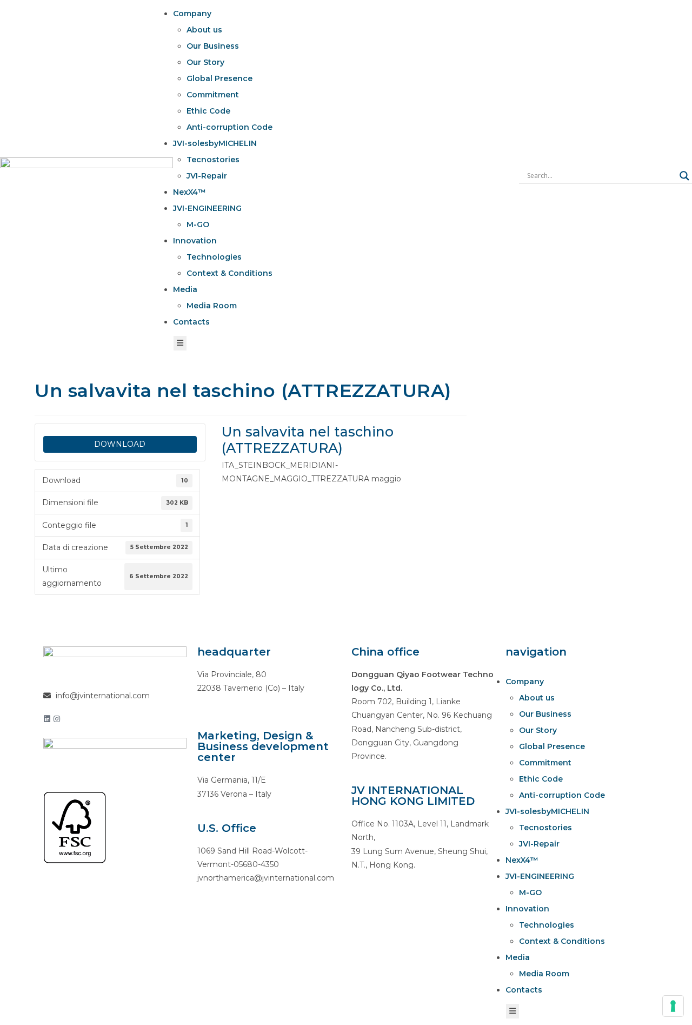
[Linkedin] (47, 719)
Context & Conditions (229, 273)
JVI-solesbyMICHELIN (215, 143)
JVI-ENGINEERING (207, 208)
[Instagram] (57, 719)
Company (192, 13)
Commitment (213, 95)
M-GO (198, 224)
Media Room (212, 305)
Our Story (205, 62)
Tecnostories (213, 159)
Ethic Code (208, 111)
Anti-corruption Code (229, 127)
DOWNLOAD (119, 444)
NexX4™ (189, 192)
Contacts (191, 322)
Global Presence (219, 78)
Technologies (214, 257)
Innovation (195, 241)
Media (185, 289)
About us (204, 30)
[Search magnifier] (684, 175)
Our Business (213, 46)
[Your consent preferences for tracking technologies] (673, 1006)
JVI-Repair (207, 176)
